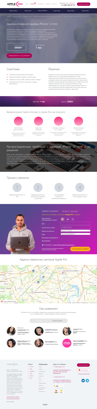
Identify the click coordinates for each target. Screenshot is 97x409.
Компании (57, 320)
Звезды (38, 320)
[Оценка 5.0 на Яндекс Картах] (58, 386)
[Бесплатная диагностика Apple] (18, 121)
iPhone (31, 366)
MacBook (32, 371)
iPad (31, 369)
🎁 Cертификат (83, 370)
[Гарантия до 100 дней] (38, 121)
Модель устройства (48, 231)
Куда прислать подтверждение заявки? (49, 219)
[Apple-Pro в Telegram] (87, 380)
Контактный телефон (48, 228)
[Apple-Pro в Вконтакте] (83, 380)
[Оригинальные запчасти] (78, 121)
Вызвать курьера (83, 4)
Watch (31, 375)
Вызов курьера (42, 383)
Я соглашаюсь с (58, 245)
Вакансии (41, 385)
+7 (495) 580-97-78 (59, 377)
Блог (40, 378)
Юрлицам (48, 4)
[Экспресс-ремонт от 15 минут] (58, 121)
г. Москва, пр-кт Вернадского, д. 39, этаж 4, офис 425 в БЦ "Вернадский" (62, 371)
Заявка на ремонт (50, 211)
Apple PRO (15, 4)
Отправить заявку (80, 249)
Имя (43, 224)
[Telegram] (68, 219)
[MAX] (63, 219)
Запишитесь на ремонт (19, 55)
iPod (31, 378)
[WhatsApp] (73, 219)
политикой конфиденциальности (64, 245)
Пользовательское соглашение (13, 396)
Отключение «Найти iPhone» (84, 374)
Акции (26, 4)
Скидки (32, 4)
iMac (31, 373)
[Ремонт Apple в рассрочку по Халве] (83, 404)
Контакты (54, 4)
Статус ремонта (83, 365)
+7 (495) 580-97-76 (59, 367)
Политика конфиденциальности (13, 398)
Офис (43, 234)
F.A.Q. (40, 380)
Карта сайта (41, 391)
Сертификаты (41, 4)
